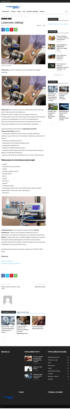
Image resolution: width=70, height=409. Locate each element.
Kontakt (42, 11)
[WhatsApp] (16, 29)
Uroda (19, 11)
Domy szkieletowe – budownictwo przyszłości (62, 57)
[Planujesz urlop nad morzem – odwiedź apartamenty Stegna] (53, 106)
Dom (24, 11)
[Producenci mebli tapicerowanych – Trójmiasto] (28, 376)
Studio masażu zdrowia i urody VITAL (10, 288)
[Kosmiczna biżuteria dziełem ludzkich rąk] (38, 320)
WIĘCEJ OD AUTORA (23, 312)
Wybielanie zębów (40, 287)
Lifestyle (13, 11)
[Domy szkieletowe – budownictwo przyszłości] (51, 57)
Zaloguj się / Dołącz (5, 1)
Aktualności (5, 11)
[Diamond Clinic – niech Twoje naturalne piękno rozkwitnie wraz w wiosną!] (8, 320)
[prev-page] (2, 337)
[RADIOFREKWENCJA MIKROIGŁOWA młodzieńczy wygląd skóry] (51, 46)
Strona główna (5, 16)
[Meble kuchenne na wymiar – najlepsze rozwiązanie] (64, 89)
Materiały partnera (32, 11)
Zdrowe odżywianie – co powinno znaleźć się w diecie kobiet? (63, 38)
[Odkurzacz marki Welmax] (28, 368)
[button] (66, 11)
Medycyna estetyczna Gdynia (10, 263)
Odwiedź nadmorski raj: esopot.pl (58, 24)
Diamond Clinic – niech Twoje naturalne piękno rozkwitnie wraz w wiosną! (52, 97)
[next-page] (5, 337)
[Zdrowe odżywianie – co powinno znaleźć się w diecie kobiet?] (51, 38)
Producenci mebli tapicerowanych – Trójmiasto (38, 376)
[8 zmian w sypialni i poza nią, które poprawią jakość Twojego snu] (28, 358)
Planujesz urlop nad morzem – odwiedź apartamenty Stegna (52, 115)
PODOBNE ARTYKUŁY (8, 312)
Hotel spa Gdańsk (7, 261)
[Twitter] (7, 29)
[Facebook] (3, 29)
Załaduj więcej (57, 75)
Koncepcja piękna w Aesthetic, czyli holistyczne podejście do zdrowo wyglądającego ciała (23, 329)
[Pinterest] (11, 29)
